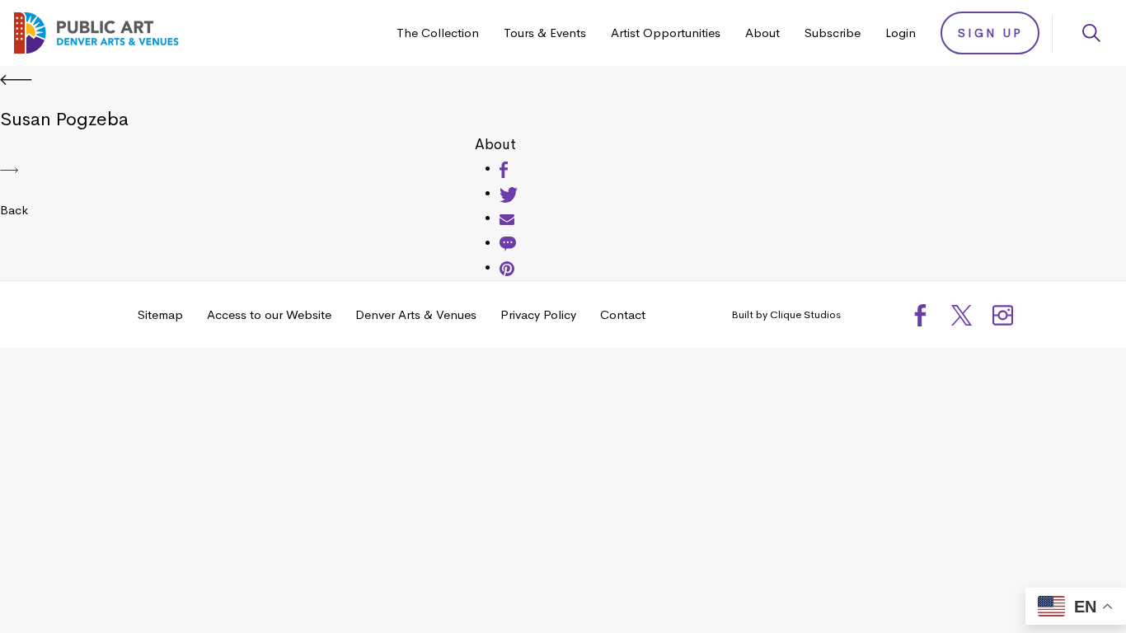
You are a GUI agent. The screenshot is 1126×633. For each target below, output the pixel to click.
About (762, 32)
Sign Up (990, 33)
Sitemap (160, 314)
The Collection (437, 32)
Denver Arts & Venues (415, 314)
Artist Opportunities (665, 32)
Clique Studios (805, 314)
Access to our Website (269, 314)
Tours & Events (545, 32)
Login (900, 32)
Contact (622, 314)
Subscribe (833, 32)
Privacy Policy (538, 314)
